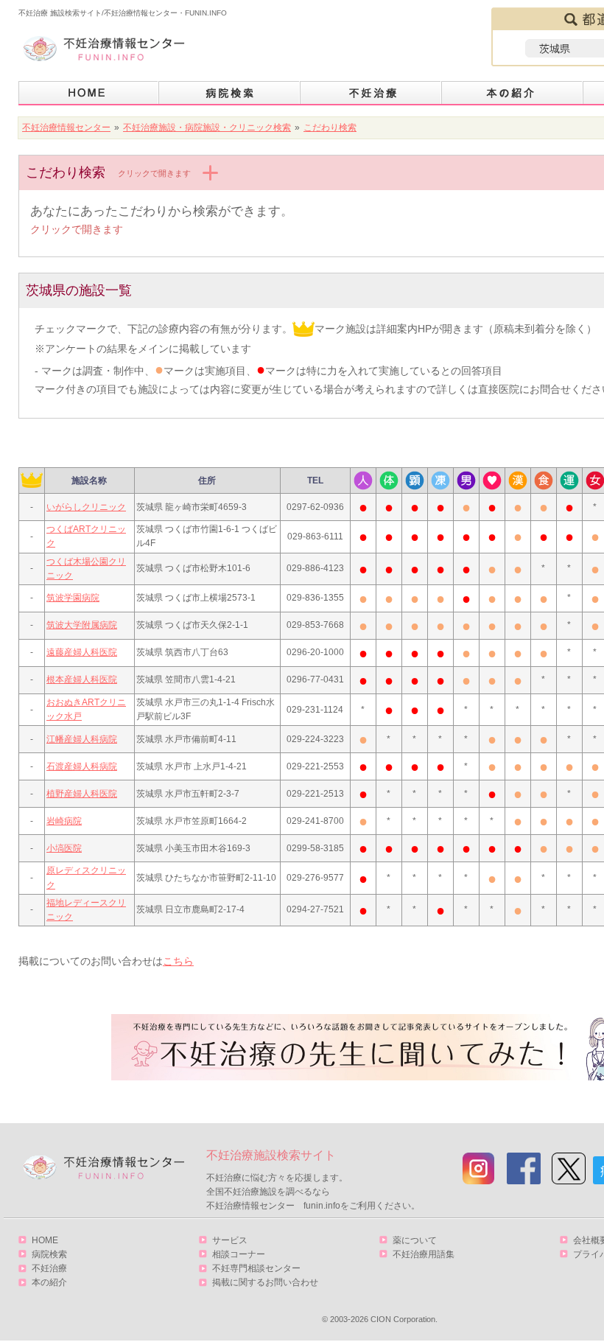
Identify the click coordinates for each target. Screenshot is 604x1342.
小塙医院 (64, 848)
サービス (229, 1240)
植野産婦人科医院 (81, 794)
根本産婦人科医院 (81, 679)
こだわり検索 (330, 127)
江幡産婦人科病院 (81, 739)
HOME (88, 93)
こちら (178, 961)
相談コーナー (238, 1254)
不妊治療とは (371, 93)
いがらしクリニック (86, 507)
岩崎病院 (64, 821)
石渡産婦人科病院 (81, 766)
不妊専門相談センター (256, 1268)
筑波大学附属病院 (81, 625)
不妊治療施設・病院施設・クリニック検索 (207, 127)
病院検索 (230, 93)
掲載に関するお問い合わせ (265, 1282)
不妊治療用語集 (423, 1254)
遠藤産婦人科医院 (81, 652)
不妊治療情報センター (66, 127)
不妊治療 (49, 1268)
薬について (415, 1240)
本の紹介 (512, 93)
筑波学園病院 (72, 598)
